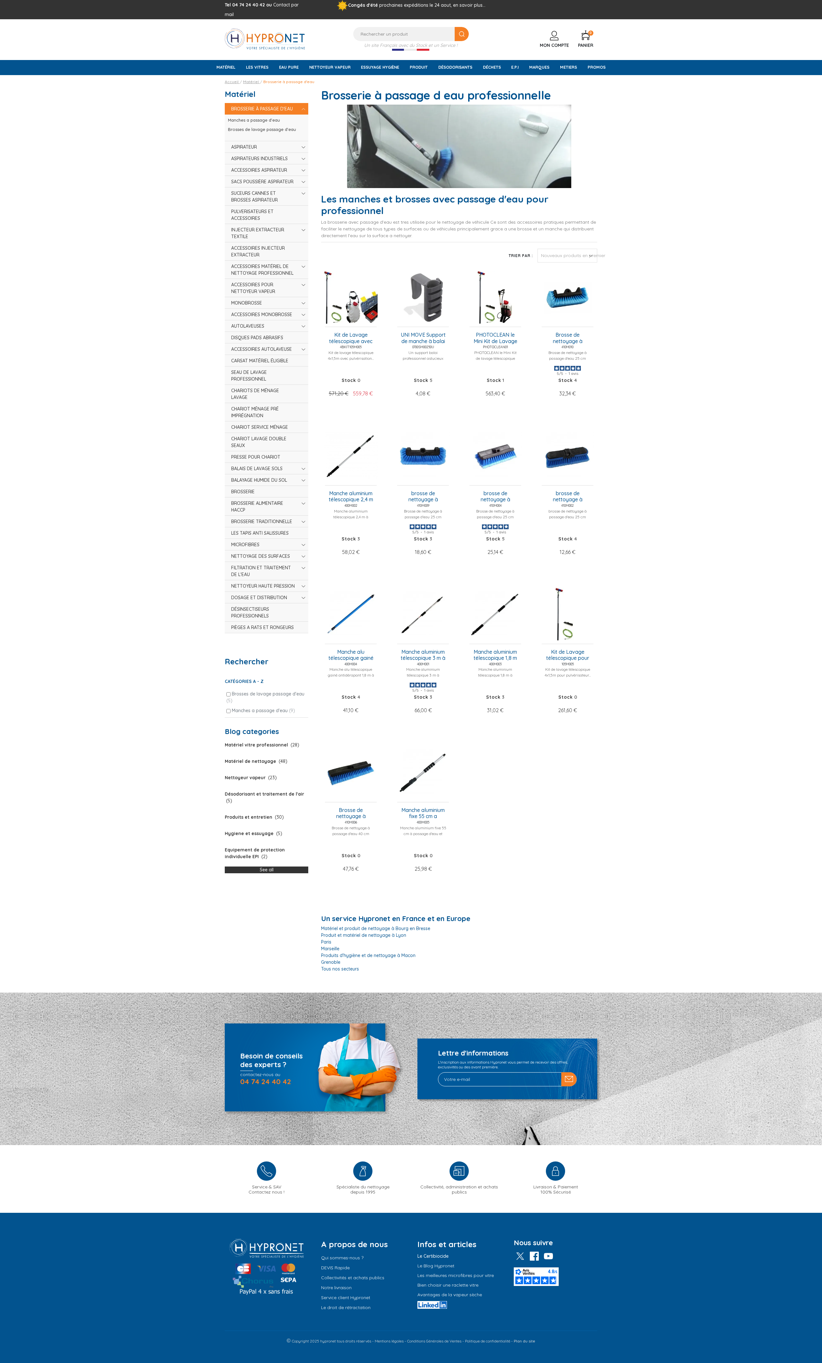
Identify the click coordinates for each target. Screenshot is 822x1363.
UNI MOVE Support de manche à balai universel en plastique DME (423, 338)
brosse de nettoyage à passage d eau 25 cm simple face (567, 496)
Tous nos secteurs (340, 969)
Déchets (492, 67)
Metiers (568, 67)
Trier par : (521, 255)
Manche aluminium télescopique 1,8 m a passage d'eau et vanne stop (495, 655)
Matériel (225, 67)
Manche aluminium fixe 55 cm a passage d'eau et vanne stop (423, 813)
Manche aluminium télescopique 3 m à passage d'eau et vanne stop (423, 655)
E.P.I (515, 67)
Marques (539, 67)
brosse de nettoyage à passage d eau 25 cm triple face (423, 496)
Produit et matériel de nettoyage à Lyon (363, 935)
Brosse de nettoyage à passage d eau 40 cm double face (350, 813)
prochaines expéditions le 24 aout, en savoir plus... (432, 5)
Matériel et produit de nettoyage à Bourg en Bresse (375, 928)
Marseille (330, 949)
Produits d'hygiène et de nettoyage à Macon (368, 955)
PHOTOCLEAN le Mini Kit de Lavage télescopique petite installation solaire (495, 338)
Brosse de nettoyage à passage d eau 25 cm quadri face (567, 338)
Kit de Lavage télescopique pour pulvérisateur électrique (567, 655)
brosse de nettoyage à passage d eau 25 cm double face (495, 496)
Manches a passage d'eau (263, 710)
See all (267, 870)
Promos (597, 67)
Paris (326, 942)
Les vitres (257, 67)
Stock (349, 380)
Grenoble (330, 962)
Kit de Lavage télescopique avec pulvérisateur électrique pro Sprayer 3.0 (350, 338)
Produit (419, 67)
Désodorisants (455, 67)
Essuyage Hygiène (380, 67)
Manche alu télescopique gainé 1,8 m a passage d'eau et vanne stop (350, 655)
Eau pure (289, 67)
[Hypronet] (265, 38)
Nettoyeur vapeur (330, 67)
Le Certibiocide (433, 1256)
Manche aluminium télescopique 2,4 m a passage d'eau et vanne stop (351, 496)
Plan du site (524, 1341)
